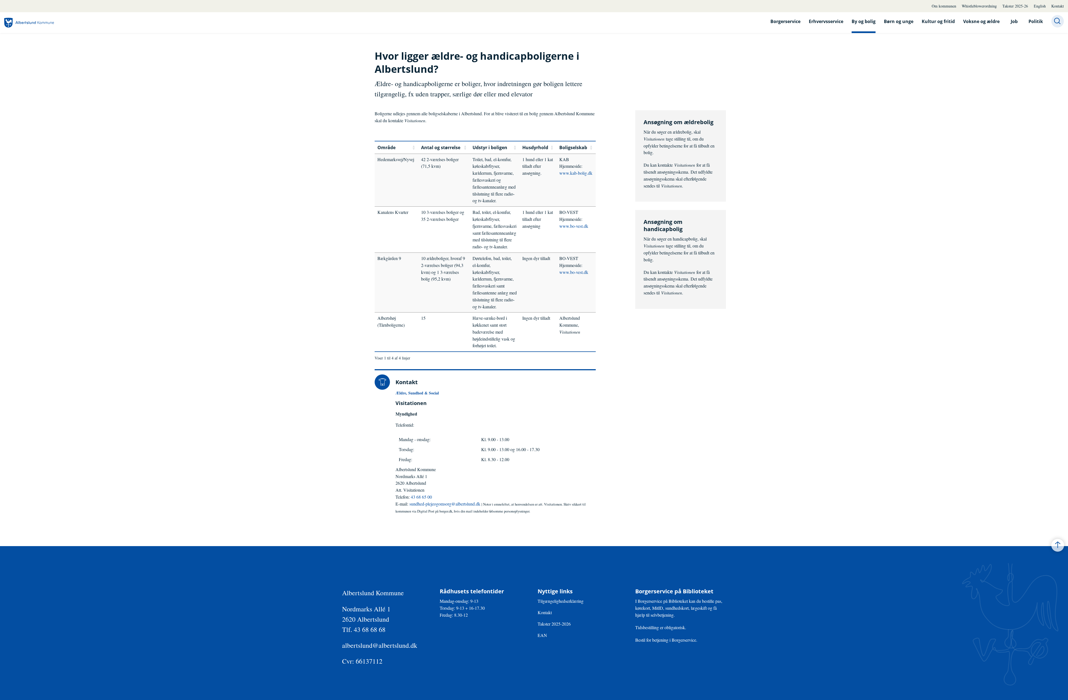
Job (1014, 21)
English (1040, 6)
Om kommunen (944, 6)
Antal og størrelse (440, 147)
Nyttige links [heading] (555, 591)
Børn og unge (898, 21)
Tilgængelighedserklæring (561, 601)
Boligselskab (573, 147)
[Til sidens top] (1058, 545)
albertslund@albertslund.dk (379, 645)
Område (386, 147)
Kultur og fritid (938, 21)
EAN (542, 635)
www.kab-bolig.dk (575, 173)
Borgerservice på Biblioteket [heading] (674, 591)
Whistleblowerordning (979, 6)
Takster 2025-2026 (554, 624)
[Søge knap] (1057, 21)
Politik (1036, 21)
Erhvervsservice (826, 21)
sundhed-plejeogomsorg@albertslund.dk (445, 504)
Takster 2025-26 (1015, 6)
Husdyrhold (535, 147)
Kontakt (1057, 6)
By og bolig (864, 21)
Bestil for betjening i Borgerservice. (666, 640)
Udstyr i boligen (490, 147)
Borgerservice (785, 21)
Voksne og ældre (981, 21)
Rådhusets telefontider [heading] (472, 591)
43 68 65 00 (421, 497)
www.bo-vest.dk (573, 226)
